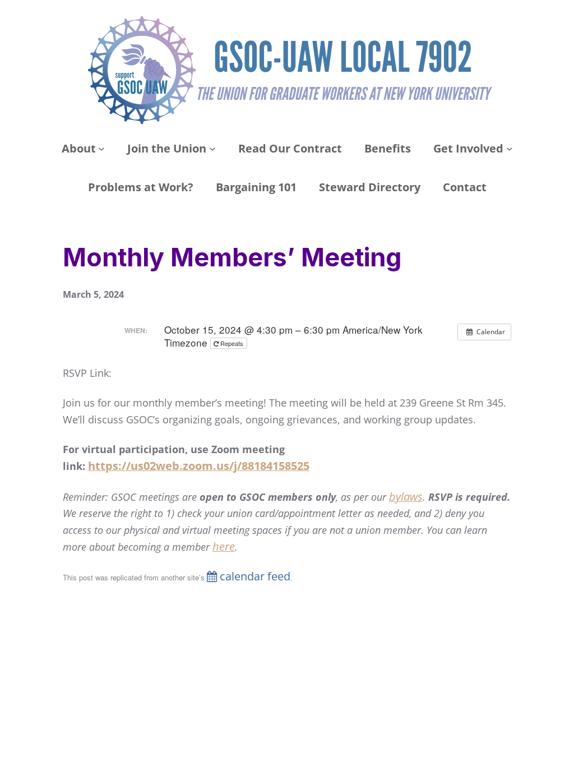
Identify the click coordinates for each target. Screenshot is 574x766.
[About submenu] (101, 148)
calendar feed (253, 576)
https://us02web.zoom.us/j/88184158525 (198, 465)
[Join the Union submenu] (212, 148)
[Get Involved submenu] (509, 148)
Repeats (232, 343)
